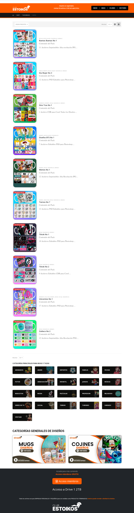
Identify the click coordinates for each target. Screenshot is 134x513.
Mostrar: (104, 24)
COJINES (112, 8)
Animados (41, 103)
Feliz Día (47, 297)
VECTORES (122, 8)
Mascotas (46, 200)
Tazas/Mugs (54, 38)
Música (41, 38)
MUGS (103, 8)
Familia (41, 71)
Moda (45, 38)
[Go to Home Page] (13, 15)
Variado (60, 38)
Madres (45, 71)
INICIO (95, 8)
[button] (115, 24)
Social (60, 297)
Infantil (47, 103)
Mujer (48, 38)
